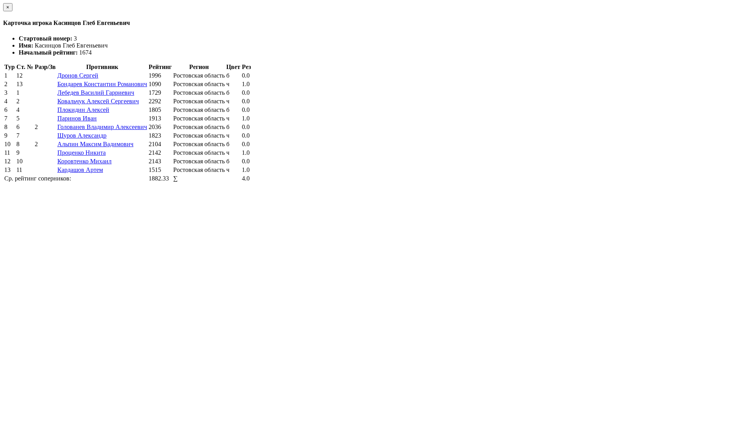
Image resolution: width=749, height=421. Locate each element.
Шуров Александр (81, 135)
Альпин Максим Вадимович (95, 144)
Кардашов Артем (80, 169)
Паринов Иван (77, 118)
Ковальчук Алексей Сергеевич (98, 101)
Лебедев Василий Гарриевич (95, 92)
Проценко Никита (81, 152)
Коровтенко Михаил (84, 161)
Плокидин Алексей (83, 109)
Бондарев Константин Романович (102, 84)
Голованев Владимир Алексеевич (102, 127)
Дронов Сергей (77, 75)
